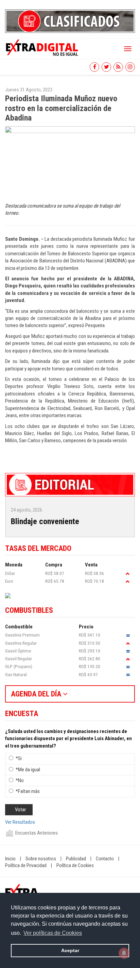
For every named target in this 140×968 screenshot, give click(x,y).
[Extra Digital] (42, 47)
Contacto (105, 858)
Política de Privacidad (26, 865)
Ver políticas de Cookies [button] (52, 933)
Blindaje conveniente (45, 521)
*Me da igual (28, 770)
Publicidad (76, 858)
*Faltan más (28, 791)
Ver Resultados (20, 822)
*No (20, 780)
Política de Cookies (75, 865)
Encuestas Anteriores (36, 833)
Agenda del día (37, 694)
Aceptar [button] (70, 950)
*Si (19, 758)
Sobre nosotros (40, 858)
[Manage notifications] (124, 953)
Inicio (10, 858)
